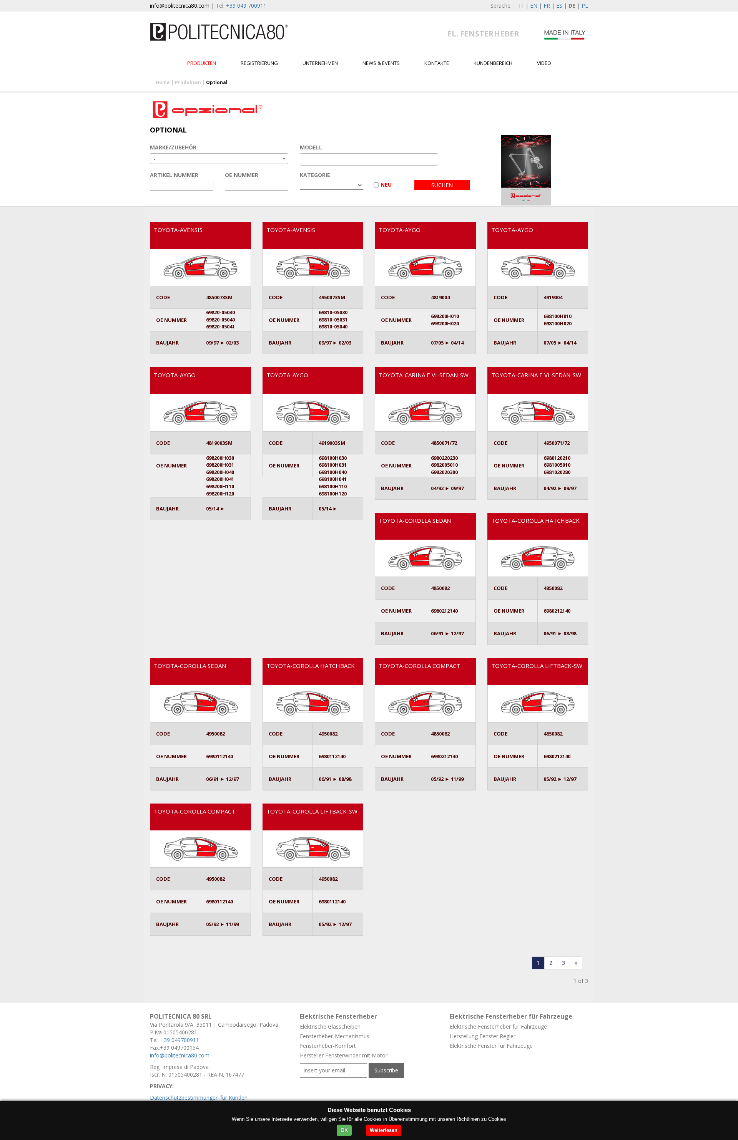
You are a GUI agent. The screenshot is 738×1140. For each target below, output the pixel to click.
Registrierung (259, 63)
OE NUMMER (241, 175)
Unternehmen (320, 63)
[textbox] (304, 159)
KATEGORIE (315, 175)
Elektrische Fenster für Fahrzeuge (491, 1045)
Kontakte (436, 63)
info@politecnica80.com (179, 5)
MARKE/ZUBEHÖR (173, 147)
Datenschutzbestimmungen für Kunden (199, 1097)
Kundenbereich (493, 63)
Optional (217, 82)
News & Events (381, 63)
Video (544, 63)
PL (585, 5)
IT (521, 5)
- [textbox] (154, 158)
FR (547, 5)
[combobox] (219, 158)
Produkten (201, 63)
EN (533, 5)
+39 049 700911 (246, 5)
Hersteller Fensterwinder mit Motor (343, 1055)
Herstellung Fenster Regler (482, 1036)
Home (163, 82)
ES (559, 5)
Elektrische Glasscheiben (330, 1026)
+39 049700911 (179, 1040)
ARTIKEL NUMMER (174, 175)
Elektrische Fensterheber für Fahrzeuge (498, 1026)
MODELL (311, 147)
